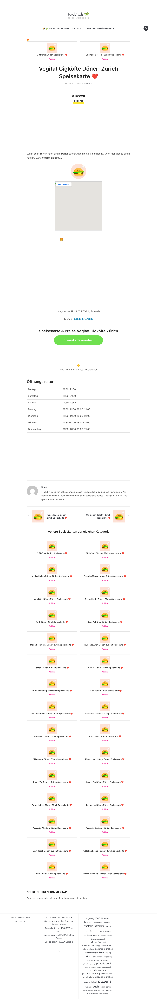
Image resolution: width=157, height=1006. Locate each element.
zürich (78, 101)
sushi (96, 986)
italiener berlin (91, 935)
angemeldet (42, 898)
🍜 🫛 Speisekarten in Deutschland (62, 28)
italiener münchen (104, 949)
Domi (44, 487)
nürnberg (90, 960)
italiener (91, 930)
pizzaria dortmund (104, 967)
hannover (108, 926)
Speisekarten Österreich (100, 28)
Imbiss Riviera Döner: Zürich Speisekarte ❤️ (56, 516)
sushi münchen (92, 993)
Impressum (20, 921)
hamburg (99, 926)
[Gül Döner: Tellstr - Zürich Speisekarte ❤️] (119, 516)
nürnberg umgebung (101, 960)
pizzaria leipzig (88, 977)
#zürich (52, 59)
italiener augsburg (105, 931)
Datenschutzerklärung (20, 917)
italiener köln (107, 945)
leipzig (108, 952)
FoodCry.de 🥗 (78, 14)
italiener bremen (106, 936)
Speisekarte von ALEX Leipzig (59, 942)
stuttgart (88, 987)
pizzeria (104, 981)
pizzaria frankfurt (98, 970)
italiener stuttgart (91, 953)
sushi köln (109, 990)
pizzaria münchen (104, 977)
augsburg (90, 918)
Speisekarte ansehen (78, 340)
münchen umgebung (104, 957)
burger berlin (98, 922)
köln (101, 952)
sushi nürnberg (103, 993)
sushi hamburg (99, 990)
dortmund (107, 922)
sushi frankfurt (88, 990)
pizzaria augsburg (89, 964)
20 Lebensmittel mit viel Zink (59, 917)
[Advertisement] (78, 122)
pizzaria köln (107, 973)
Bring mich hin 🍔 (51, 239)
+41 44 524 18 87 (83, 319)
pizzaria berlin (104, 963)
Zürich (89, 83)
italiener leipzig (88, 949)
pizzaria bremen (90, 967)
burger (88, 922)
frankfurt (88, 926)
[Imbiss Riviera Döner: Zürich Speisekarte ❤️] (38, 516)
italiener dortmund (98, 939)
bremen (106, 918)
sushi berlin (106, 987)
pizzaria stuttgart (90, 982)
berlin (99, 918)
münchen (90, 956)
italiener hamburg (91, 945)
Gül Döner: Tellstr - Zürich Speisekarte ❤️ (98, 516)
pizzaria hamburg (91, 973)
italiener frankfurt (98, 942)
